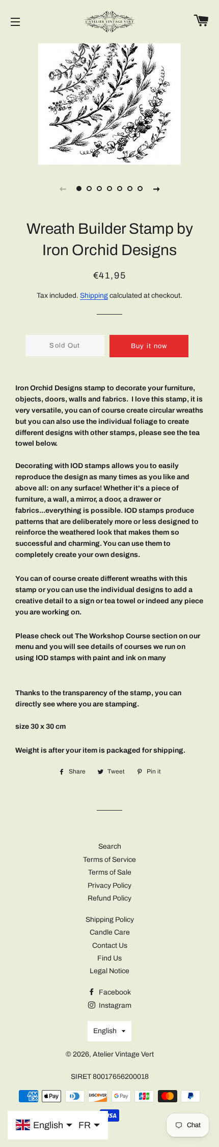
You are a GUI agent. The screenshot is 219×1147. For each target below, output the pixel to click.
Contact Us (109, 945)
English (105, 1031)
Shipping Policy (110, 919)
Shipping (94, 295)
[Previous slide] (62, 188)
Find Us (109, 958)
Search (109, 846)
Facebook (114, 992)
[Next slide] (156, 188)
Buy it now (149, 346)
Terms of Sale (109, 872)
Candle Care (110, 932)
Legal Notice (109, 971)
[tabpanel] (109, 103)
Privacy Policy (109, 885)
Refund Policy (109, 898)
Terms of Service (109, 859)
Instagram (114, 1005)
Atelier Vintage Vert (123, 1054)
